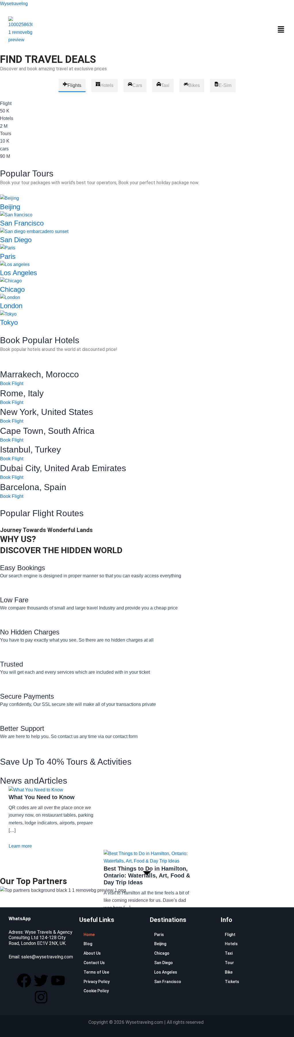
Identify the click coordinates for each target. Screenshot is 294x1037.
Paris (8, 256)
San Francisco (22, 223)
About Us (92, 953)
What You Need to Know (42, 797)
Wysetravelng (14, 3)
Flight (230, 934)
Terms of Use (96, 972)
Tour (229, 962)
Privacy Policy (97, 981)
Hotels (231, 943)
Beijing (10, 207)
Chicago (12, 289)
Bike (229, 972)
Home (89, 934)
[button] (281, 30)
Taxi (229, 953)
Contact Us (94, 962)
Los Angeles (18, 273)
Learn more (20, 846)
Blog (88, 943)
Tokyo (9, 322)
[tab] (72, 85)
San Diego (16, 240)
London (11, 306)
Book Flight (11, 383)
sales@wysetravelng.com (47, 957)
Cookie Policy (96, 991)
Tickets (232, 981)
